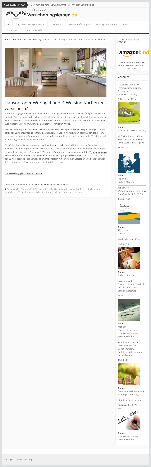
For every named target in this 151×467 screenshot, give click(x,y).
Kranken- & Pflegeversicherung (127, 328)
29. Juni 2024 (124, 244)
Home (7, 39)
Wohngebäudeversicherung (56, 145)
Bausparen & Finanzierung (131, 391)
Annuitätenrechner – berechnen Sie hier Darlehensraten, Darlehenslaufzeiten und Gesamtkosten (130, 349)
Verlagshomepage (98, 152)
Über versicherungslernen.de (30, 24)
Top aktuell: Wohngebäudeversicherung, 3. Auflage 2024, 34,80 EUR (132, 191)
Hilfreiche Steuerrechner (130, 400)
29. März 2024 (125, 147)
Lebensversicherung (128, 333)
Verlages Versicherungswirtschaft (51, 184)
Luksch (89, 189)
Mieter (97, 189)
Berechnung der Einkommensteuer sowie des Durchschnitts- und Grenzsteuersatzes (132, 286)
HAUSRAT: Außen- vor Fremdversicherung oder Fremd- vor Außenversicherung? (130, 89)
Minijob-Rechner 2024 (129, 239)
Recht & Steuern (126, 182)
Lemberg (80, 189)
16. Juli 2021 (124, 360)
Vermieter (23, 192)
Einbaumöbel (27, 189)
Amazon (39, 173)
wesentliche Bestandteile (41, 192)
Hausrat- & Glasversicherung (27, 39)
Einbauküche (13, 189)
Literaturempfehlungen (78, 24)
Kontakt (126, 24)
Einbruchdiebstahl (44, 189)
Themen (55, 24)
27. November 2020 (127, 405)
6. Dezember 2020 (127, 99)
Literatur (122, 233)
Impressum (13, 30)
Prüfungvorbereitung (106, 24)
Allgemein (123, 178)
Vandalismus (11, 192)
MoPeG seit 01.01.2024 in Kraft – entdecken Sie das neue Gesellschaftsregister (131, 139)
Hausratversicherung (26, 145)
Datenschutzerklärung (36, 30)
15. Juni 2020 (124, 198)
